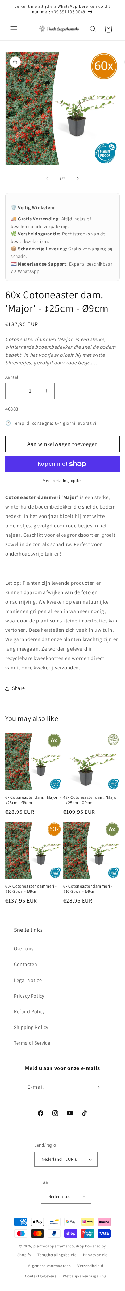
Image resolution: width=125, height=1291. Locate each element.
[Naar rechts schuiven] (77, 178)
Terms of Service (32, 1043)
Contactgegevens (41, 1276)
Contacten (25, 964)
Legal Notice (28, 980)
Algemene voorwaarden (49, 1265)
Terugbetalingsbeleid (57, 1254)
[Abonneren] (97, 1087)
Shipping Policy (31, 1027)
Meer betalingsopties (63, 480)
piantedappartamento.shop (58, 1246)
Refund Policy (29, 1011)
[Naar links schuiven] (47, 178)
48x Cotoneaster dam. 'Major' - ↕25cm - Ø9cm (91, 800)
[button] (14, 29)
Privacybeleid (95, 1254)
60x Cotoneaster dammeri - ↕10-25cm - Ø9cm (31, 888)
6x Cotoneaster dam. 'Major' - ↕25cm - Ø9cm (33, 800)
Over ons (24, 948)
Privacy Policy (29, 996)
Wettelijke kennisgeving (84, 1276)
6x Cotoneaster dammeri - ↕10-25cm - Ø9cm (87, 888)
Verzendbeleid (90, 1265)
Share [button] (18, 688)
